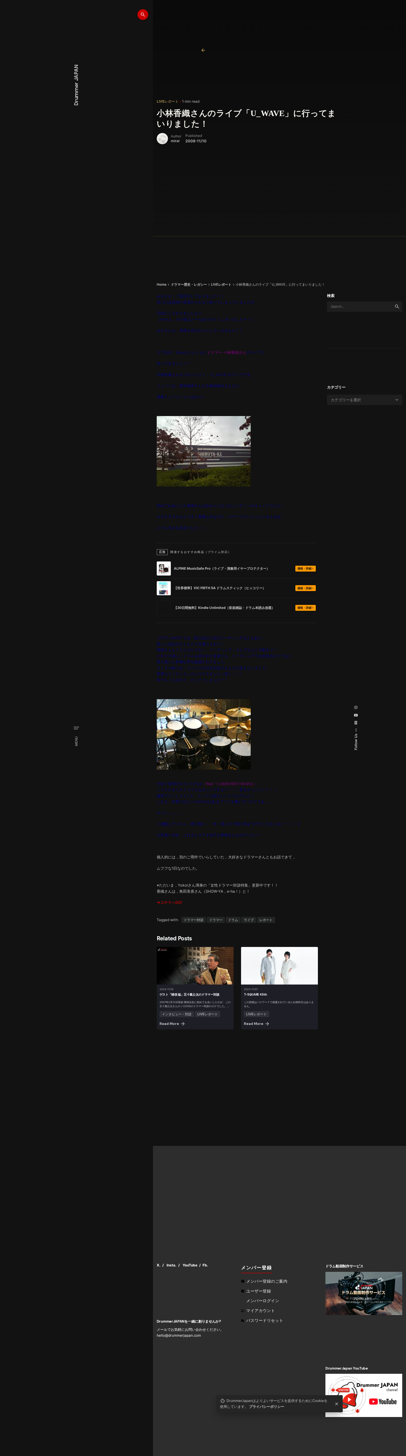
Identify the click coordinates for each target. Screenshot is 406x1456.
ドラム (233, 920)
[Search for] (364, 306)
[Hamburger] (76, 728)
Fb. (205, 1265)
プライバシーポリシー (266, 1406)
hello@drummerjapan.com (179, 1335)
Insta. (171, 1265)
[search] (397, 306)
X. (158, 1265)
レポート (266, 920)
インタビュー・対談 (176, 1014)
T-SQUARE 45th (255, 995)
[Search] (143, 14)
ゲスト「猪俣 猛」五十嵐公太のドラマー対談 (189, 995)
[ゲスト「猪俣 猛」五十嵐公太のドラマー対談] (195, 966)
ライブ (249, 920)
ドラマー (216, 920)
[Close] (336, 1404)
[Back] (203, 50)
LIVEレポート (168, 101)
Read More (169, 1023)
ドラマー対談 (193, 920)
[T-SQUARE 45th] (279, 966)
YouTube (190, 1265)
